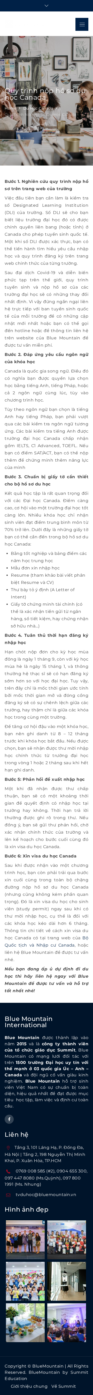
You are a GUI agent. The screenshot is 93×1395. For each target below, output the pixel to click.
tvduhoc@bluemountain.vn (46, 1194)
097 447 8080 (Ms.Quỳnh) (33, 1178)
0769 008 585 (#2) (35, 1171)
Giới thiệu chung (29, 1386)
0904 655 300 (72, 1171)
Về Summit (63, 1386)
